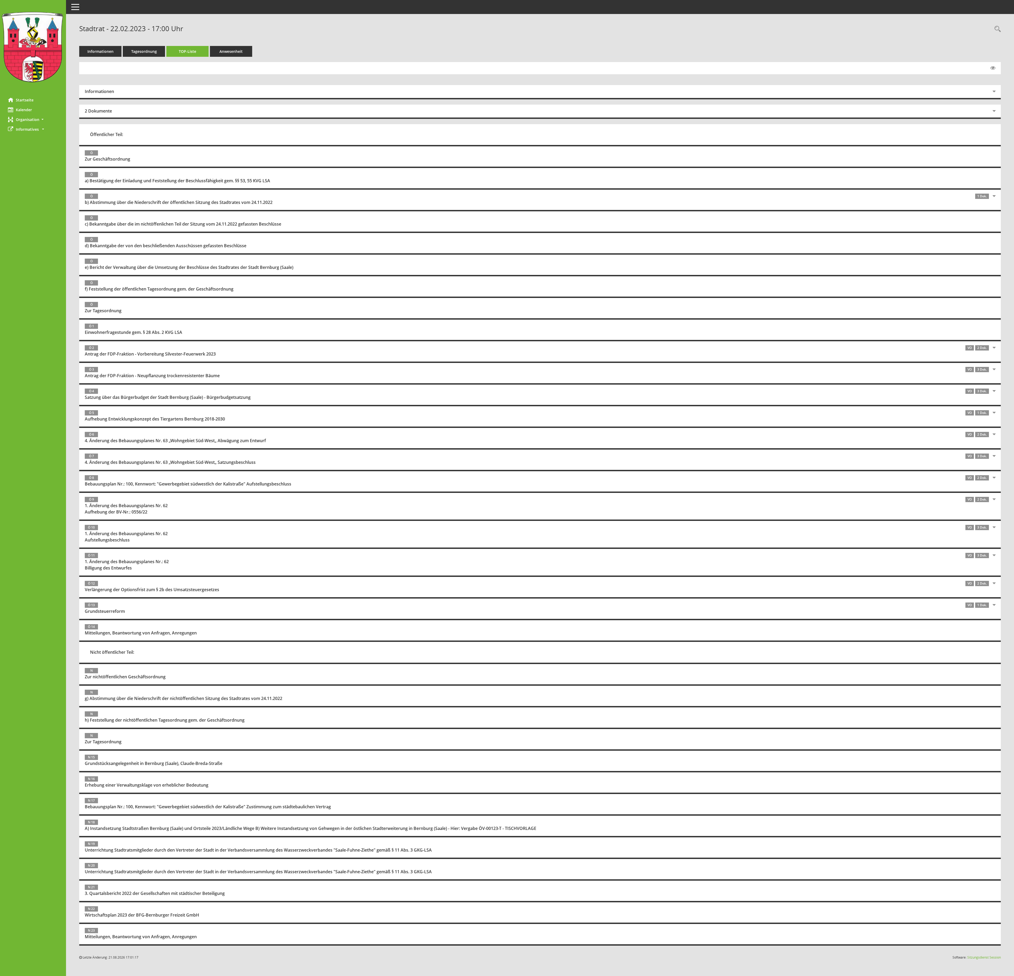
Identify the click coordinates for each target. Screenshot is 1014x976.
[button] (33, 119)
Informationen (100, 51)
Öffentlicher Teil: (106, 134)
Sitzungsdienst (984, 957)
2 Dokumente (98, 111)
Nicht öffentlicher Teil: (112, 652)
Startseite (25, 99)
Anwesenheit (231, 51)
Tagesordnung (144, 51)
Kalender (24, 109)
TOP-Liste (187, 51)
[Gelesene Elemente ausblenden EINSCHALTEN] (992, 68)
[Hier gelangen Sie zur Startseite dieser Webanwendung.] (33, 47)
